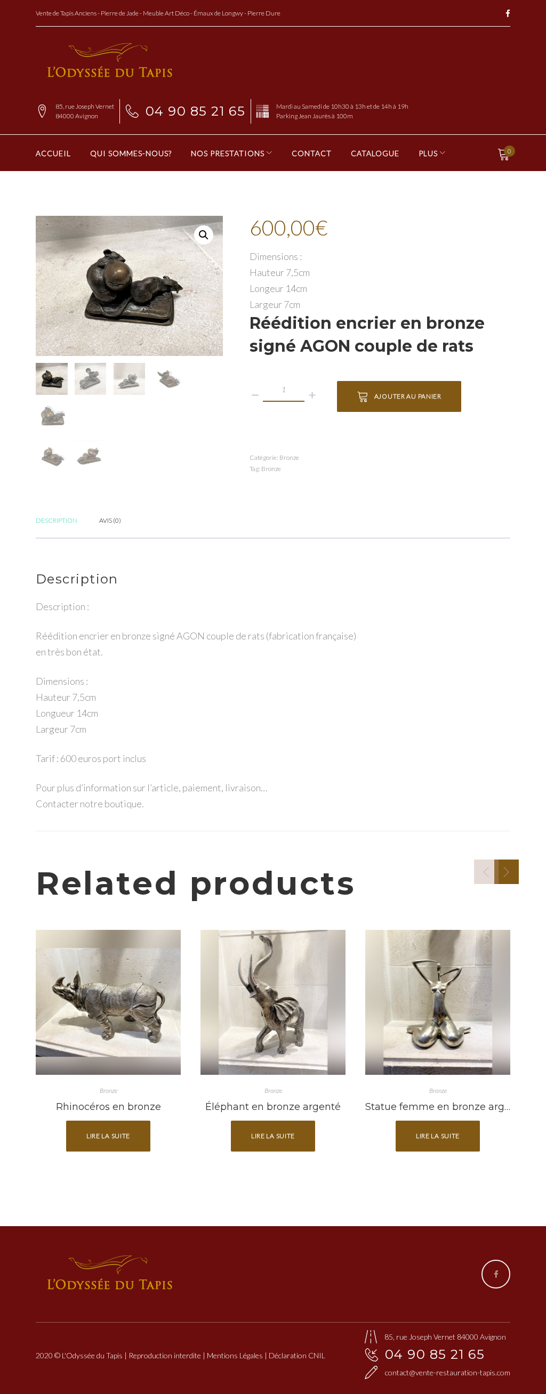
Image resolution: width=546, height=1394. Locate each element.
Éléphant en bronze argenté (273, 1107)
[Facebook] (507, 14)
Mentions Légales (235, 1355)
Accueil (53, 153)
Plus (428, 153)
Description (56, 520)
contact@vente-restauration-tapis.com (447, 1372)
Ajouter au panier (407, 396)
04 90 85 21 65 (195, 111)
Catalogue (375, 153)
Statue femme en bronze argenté (445, 1107)
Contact (312, 153)
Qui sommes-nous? (131, 153)
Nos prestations (227, 153)
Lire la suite (108, 1136)
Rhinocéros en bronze (108, 1107)
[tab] (56, 519)
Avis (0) (110, 520)
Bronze (289, 457)
